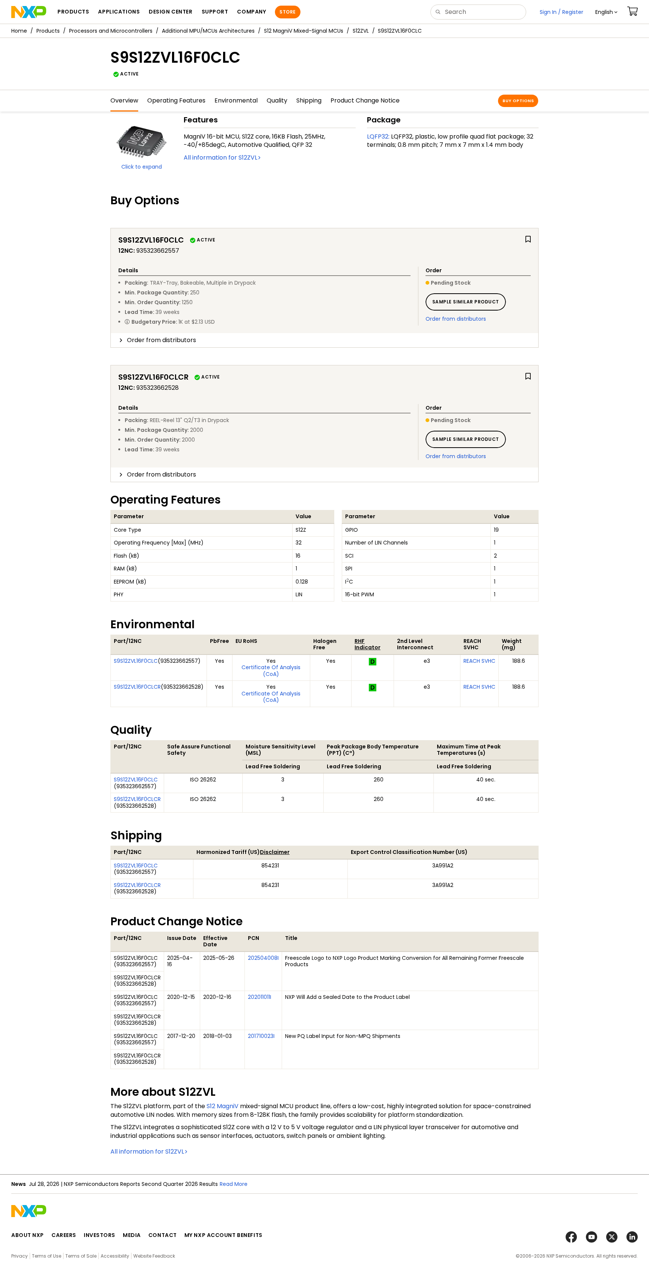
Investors (99, 1235)
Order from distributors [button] (161, 340)
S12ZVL (361, 31)
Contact (162, 1235)
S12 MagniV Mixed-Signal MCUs (303, 31)
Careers (63, 1235)
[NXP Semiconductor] (28, 12)
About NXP (27, 1235)
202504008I (263, 958)
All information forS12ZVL (220, 157)
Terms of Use (46, 1256)
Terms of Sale (81, 1256)
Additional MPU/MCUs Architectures (208, 31)
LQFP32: (378, 136)
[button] (606, 12)
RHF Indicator (367, 644)
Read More (234, 1184)
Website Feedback (154, 1256)
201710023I (261, 1036)
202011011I (259, 997)
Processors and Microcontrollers (110, 31)
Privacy (19, 1256)
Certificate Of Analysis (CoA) (270, 671)
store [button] (287, 12)
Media (132, 1235)
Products (48, 31)
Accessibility (115, 1256)
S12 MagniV (222, 1106)
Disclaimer (275, 852)
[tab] (324, 340)
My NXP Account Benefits (223, 1235)
